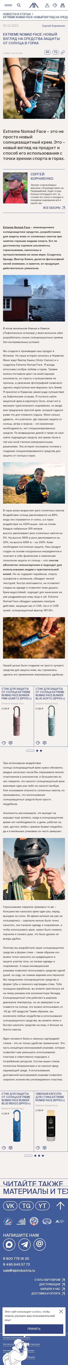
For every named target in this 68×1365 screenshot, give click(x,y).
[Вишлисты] (55, 5)
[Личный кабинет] (47, 5)
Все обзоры (51, 208)
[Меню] (8, 5)
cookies (36, 1311)
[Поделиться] (62, 52)
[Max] (9, 1244)
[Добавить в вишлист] (4, 743)
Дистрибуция (49, 1284)
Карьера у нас (50, 1289)
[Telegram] (24, 1244)
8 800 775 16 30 (16, 1259)
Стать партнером (47, 1280)
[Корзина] (62, 5)
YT (42, 1206)
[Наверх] (60, 1205)
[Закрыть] (61, 1311)
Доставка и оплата (45, 1293)
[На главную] (34, 5)
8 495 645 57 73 (16, 1264)
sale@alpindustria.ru (19, 1270)
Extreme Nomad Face (16, 227)
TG (26, 1206)
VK (10, 1206)
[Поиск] (18, 5)
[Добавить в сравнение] (10, 743)
